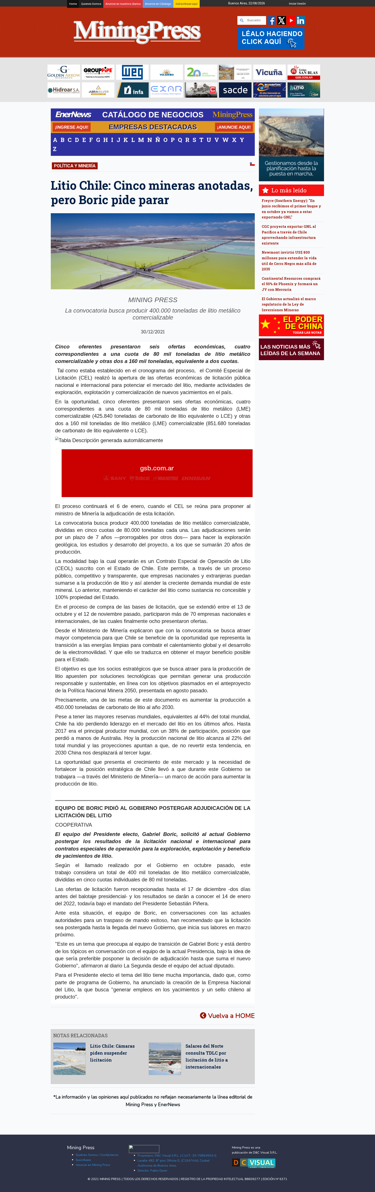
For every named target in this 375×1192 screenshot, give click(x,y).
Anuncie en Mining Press (93, 1165)
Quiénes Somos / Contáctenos (97, 1155)
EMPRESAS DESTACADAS (153, 127)
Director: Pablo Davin (152, 1170)
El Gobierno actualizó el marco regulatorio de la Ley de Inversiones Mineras (289, 304)
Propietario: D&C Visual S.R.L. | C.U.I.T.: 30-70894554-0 (177, 1155)
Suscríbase (83, 1160)
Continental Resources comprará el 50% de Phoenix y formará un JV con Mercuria (291, 284)
